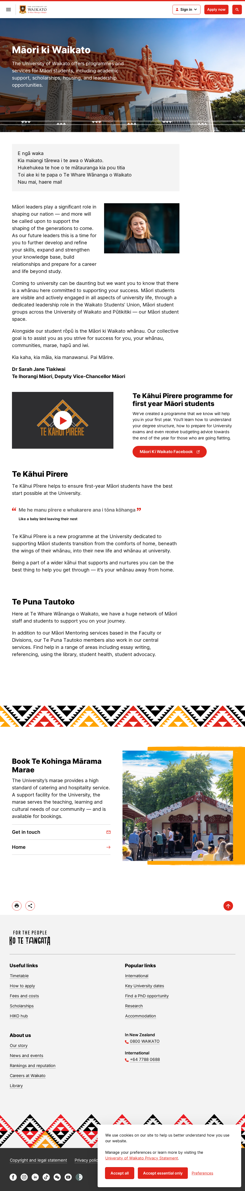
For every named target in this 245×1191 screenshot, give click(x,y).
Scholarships (22, 1006)
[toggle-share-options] (30, 906)
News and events (26, 1055)
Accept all (120, 1173)
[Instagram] (24, 1179)
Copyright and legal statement (38, 1160)
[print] (17, 906)
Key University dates (144, 985)
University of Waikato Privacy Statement (141, 1158)
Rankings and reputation (33, 1065)
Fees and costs (24, 995)
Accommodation (140, 1016)
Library (16, 1085)
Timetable (19, 975)
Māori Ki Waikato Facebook (167, 451)
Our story (19, 1045)
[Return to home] (33, 9)
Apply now (216, 9)
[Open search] (237, 9)
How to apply (22, 985)
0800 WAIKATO (145, 1041)
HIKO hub (19, 1016)
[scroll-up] (228, 906)
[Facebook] (13, 1179)
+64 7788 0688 (145, 1059)
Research (134, 1006)
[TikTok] (46, 1179)
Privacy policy (87, 1160)
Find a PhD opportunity (147, 995)
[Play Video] (62, 420)
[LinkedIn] (35, 1179)
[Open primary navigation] (8, 9)
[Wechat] (57, 1179)
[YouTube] (68, 1179)
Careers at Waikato (27, 1075)
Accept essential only (163, 1173)
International (136, 975)
